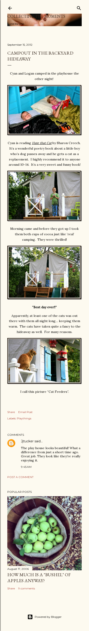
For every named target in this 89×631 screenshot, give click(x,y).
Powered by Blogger (48, 616)
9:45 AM (26, 466)
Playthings (24, 418)
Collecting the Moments (36, 16)
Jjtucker (27, 441)
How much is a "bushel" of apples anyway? (39, 577)
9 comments (26, 588)
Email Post (25, 412)
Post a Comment (20, 477)
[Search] (79, 7)
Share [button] (11, 412)
